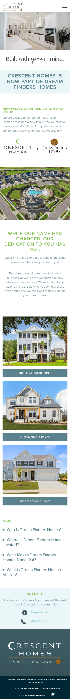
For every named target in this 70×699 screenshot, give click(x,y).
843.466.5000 (39, 621)
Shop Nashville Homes (35, 437)
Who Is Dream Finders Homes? (34, 529)
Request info (39, 612)
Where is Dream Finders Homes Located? (33, 542)
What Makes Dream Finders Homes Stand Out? (29, 557)
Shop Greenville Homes (35, 501)
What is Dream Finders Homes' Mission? (32, 572)
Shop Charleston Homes (35, 373)
